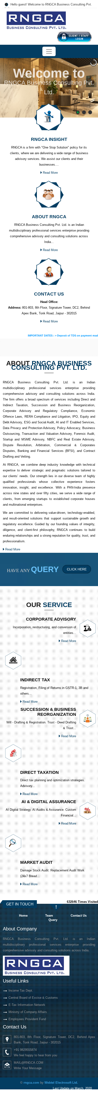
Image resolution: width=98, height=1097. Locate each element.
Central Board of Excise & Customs (33, 997)
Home (23, 915)
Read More (50, 172)
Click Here (77, 569)
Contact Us (79, 915)
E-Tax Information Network (27, 1005)
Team (49, 915)
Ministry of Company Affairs (28, 1012)
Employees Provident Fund (27, 1019)
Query (53, 920)
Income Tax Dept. (21, 990)
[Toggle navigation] (49, 51)
